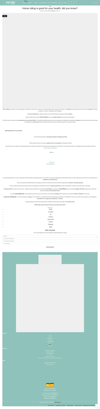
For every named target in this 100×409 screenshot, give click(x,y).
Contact (65, 2)
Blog (50, 344)
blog (50, 6)
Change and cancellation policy (90, 405)
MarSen (53, 10)
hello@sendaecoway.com (50, 362)
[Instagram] (96, 2)
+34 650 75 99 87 (50, 364)
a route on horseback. (52, 148)
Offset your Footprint (50, 356)
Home (50, 335)
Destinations (29, 2)
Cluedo (24, 2)
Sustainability (54, 2)
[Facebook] (93, 2)
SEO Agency (57, 402)
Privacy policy (78, 405)
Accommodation (43, 2)
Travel (48, 2)
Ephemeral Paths (50, 352)
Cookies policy (69, 405)
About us (60, 2)
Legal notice (51, 405)
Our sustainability (50, 341)
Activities (36, 2)
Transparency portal (60, 405)
